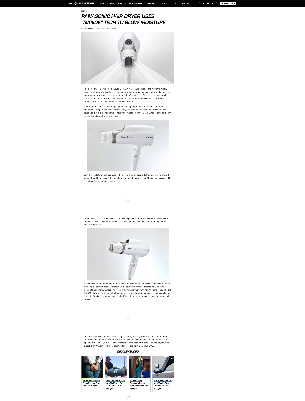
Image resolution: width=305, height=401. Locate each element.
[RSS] (217, 3)
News (102, 3)
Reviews (186, 3)
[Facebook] (199, 3)
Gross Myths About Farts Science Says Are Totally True (91, 383)
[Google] (208, 3)
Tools (174, 3)
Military (151, 3)
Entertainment (135, 3)
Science (164, 3)
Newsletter (229, 3)
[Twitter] (203, 3)
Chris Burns (88, 28)
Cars (120, 3)
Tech (111, 3)
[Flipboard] (213, 3)
